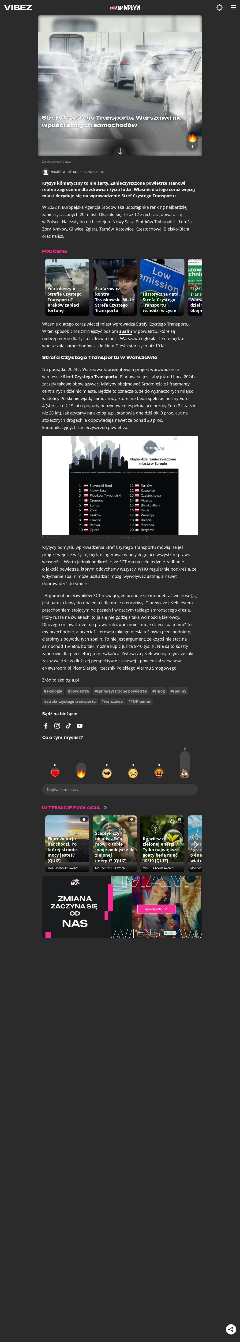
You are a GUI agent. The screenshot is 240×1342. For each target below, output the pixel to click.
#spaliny (178, 691)
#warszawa (112, 701)
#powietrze (78, 691)
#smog (158, 691)
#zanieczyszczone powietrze (120, 691)
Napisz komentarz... (64, 789)
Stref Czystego (90, 377)
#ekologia (53, 691)
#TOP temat (139, 701)
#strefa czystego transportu (70, 701)
